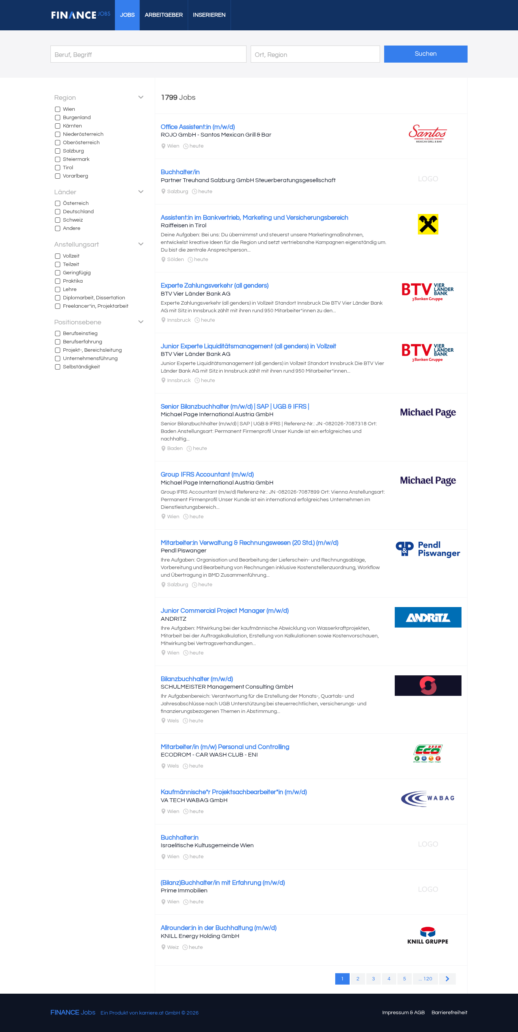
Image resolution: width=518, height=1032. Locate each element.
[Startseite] (80, 15)
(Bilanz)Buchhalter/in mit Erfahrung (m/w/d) (223, 882)
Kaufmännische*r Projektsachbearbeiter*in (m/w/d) (234, 792)
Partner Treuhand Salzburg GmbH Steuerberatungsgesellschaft (248, 180)
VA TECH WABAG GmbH (194, 800)
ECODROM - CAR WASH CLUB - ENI (209, 755)
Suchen (426, 53)
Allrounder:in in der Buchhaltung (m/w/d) (218, 928)
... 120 (425, 979)
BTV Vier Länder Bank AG (196, 294)
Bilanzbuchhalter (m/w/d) (197, 679)
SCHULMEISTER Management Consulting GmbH (227, 687)
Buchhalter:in (180, 837)
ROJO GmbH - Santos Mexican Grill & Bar (216, 135)
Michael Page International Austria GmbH (217, 414)
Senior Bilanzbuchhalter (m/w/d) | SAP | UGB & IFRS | (235, 406)
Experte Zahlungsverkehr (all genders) (214, 285)
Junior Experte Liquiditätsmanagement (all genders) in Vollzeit (248, 346)
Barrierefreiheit (450, 1012)
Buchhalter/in (180, 172)
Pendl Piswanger (184, 550)
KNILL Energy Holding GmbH (200, 936)
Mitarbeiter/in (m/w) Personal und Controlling (225, 747)
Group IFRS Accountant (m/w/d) (207, 474)
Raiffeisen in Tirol (183, 225)
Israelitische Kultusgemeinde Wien (207, 845)
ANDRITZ (173, 619)
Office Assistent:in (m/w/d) (198, 127)
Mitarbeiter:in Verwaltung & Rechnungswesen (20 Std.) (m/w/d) (249, 543)
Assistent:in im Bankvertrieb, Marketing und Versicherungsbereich (254, 217)
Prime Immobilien (184, 890)
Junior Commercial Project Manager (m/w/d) (225, 610)
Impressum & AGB (403, 1012)
